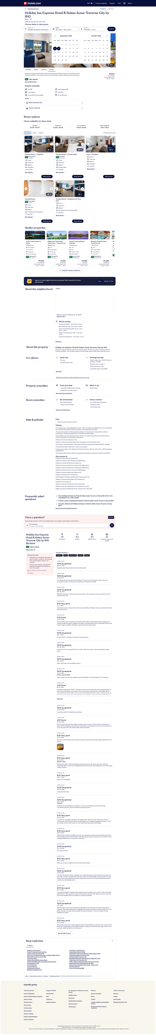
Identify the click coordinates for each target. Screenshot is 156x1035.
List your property (101, 3)
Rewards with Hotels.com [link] (120, 1002)
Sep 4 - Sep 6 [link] (105, 127)
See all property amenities (64, 393)
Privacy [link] (93, 996)
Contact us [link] (49, 999)
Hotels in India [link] (27, 1010)
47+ (111, 65)
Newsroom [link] (71, 998)
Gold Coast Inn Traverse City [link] (78, 960)
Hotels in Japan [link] (28, 999)
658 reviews (29, 550)
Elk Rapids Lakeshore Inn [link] (34, 970)
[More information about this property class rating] (31, 19)
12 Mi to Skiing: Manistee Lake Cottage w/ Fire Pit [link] (84, 961)
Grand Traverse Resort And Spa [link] (36, 952)
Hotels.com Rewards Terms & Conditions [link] (98, 1007)
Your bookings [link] (50, 993)
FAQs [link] (47, 996)
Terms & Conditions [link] (96, 993)
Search (111, 29)
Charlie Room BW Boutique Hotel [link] (37, 960)
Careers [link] (115, 996)
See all (27, 98)
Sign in (130, 3)
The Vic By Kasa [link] (32, 965)
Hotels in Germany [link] (29, 1019)
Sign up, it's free (108, 281)
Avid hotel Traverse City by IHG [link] (36, 957)
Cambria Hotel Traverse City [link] (77, 957)
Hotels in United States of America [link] (33, 996)
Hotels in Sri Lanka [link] (28, 1013)
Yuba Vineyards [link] (32, 958)
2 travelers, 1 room (90, 30)
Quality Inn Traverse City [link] (77, 950)
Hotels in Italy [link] (27, 1005)
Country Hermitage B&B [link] (76, 968)
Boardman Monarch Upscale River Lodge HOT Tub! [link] (84, 958)
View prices (47, 176)
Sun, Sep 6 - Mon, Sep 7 (63, 30)
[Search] (112, 525)
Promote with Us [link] (73, 1003)
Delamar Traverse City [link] (34, 950)
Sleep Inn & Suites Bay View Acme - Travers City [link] (83, 965)
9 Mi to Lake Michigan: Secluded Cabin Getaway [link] (41, 961)
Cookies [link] (93, 999)
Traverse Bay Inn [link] (32, 966)
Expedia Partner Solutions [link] (75, 1001)
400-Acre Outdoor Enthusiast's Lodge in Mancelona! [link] (43, 955)
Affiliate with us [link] (73, 995)
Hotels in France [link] (28, 1002)
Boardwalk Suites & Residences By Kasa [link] (81, 963)
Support (112, 3)
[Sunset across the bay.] (60, 747)
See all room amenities (63, 410)
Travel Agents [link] (72, 1006)
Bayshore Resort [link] (74, 966)
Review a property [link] (51, 1002)
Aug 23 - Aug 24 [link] (35, 127)
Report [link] (31, 573)
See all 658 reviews (31, 82)
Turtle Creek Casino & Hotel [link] (35, 953)
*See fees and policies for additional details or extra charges (71, 377)
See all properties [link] (33, 9)
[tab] (30, 945)
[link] (111, 8)
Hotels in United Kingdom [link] (30, 1016)
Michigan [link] (46, 976)
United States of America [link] (36, 976)
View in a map (61, 316)
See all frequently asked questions (66, 508)
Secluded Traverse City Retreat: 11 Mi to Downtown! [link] (85, 953)
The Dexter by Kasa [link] (33, 963)
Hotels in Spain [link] (28, 1008)
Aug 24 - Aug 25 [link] (58, 127)
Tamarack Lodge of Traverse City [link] (79, 955)
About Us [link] (115, 993)
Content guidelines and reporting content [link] (100, 1002)
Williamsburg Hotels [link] (55, 976)
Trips (119, 3)
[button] (62, 45)
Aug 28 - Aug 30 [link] (81, 127)
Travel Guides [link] (117, 999)
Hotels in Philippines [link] (29, 993)
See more (58, 341)
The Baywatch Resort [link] (33, 968)
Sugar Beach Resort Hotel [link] (77, 952)
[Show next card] (114, 249)
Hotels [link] (26, 976)
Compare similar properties (71, 270)
